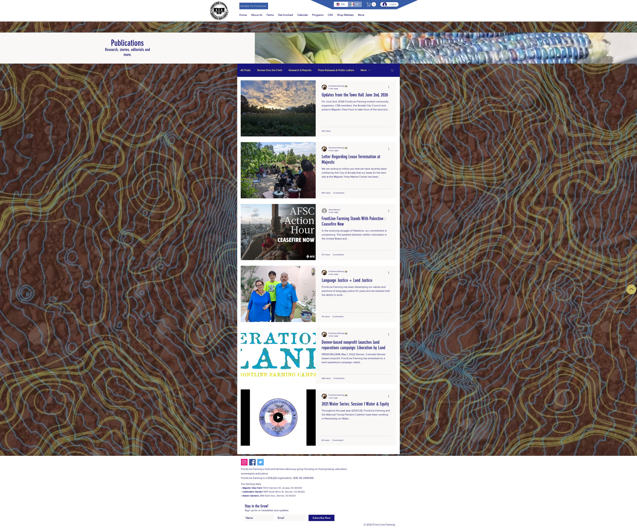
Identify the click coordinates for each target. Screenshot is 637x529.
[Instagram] (244, 462)
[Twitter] (260, 462)
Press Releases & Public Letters (336, 70)
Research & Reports (300, 70)
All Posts (245, 70)
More (364, 70)
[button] (371, 4)
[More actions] (390, 87)
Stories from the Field (269, 70)
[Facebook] (252, 462)
